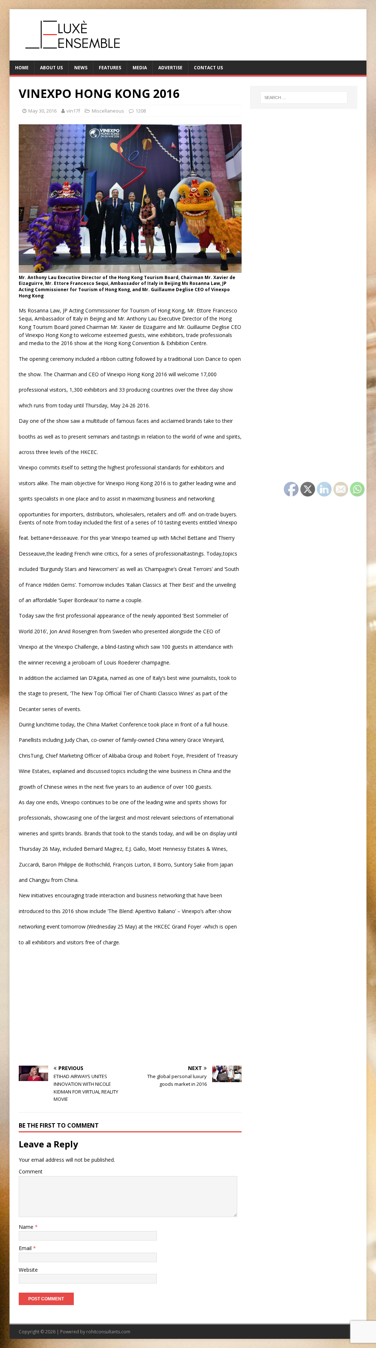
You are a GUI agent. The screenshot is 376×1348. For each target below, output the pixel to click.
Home (22, 68)
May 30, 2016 (42, 110)
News (80, 68)
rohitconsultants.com (108, 1332)
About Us (51, 68)
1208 (140, 110)
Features (110, 68)
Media (140, 68)
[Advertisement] (130, 1005)
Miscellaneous (108, 110)
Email (26, 1248)
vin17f (73, 110)
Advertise (170, 68)
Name (27, 1226)
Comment (31, 1171)
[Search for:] (304, 97)
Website (28, 1269)
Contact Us (208, 68)
